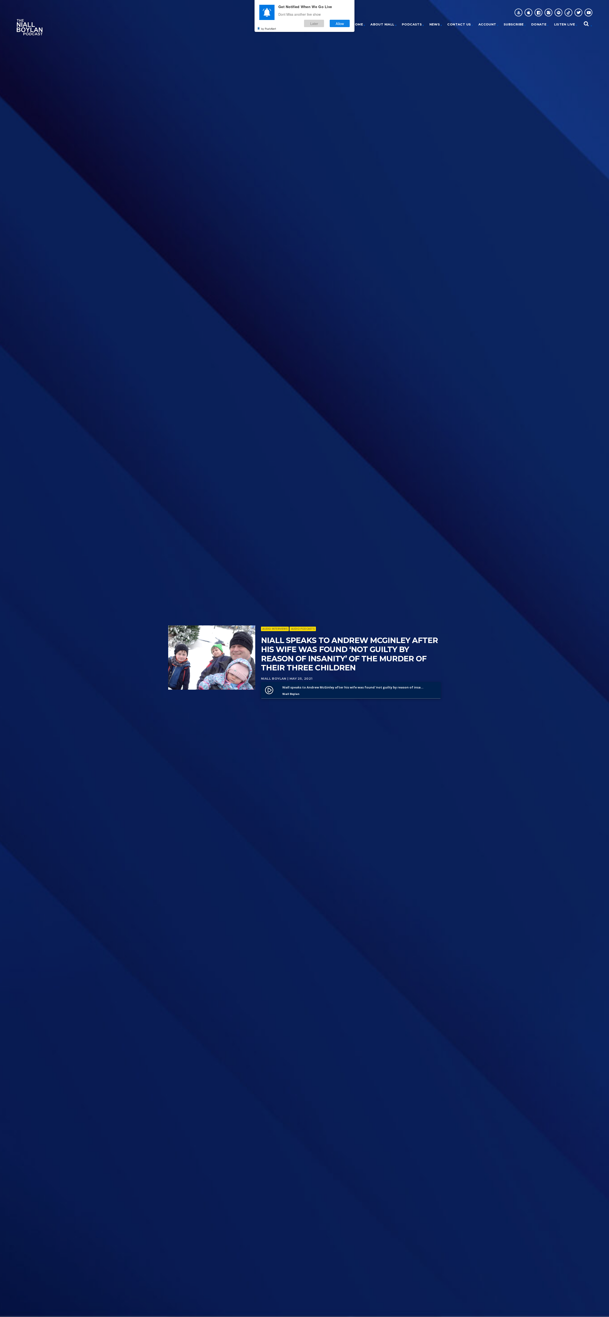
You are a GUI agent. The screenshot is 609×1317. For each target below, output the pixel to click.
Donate (538, 24)
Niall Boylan (274, 678)
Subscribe (514, 24)
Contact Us (459, 24)
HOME (357, 24)
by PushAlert (268, 28)
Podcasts (412, 24)
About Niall (382, 24)
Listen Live (564, 24)
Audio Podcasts (302, 628)
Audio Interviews (274, 628)
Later (314, 23)
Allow (340, 23)
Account (487, 24)
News (434, 24)
